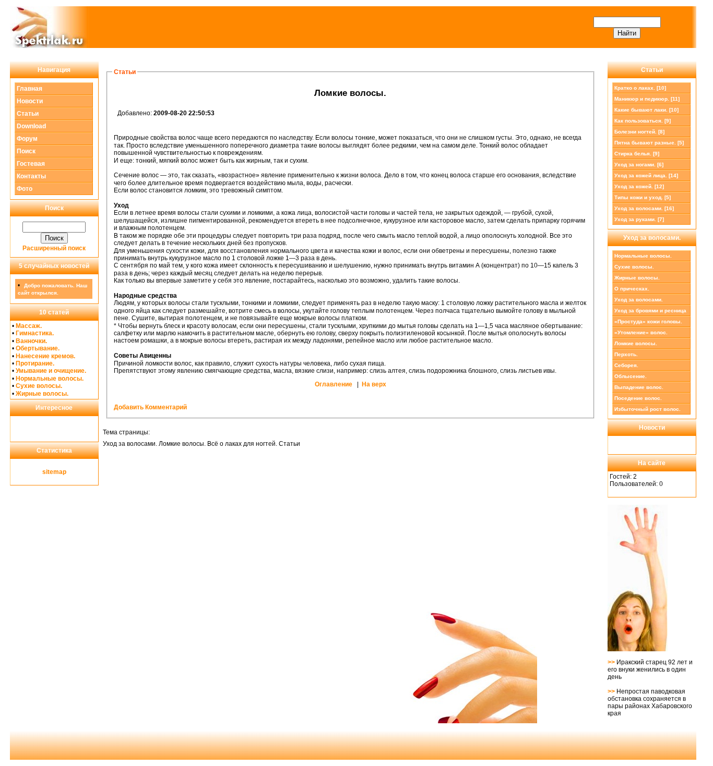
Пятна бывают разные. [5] (649, 142)
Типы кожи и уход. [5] (642, 197)
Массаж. (29, 326)
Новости (30, 101)
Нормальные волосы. (50, 378)
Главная (29, 88)
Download (31, 126)
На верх (374, 384)
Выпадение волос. (638, 387)
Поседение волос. (638, 398)
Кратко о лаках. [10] (640, 88)
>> (612, 662)
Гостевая (31, 163)
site (47, 472)
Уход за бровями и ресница (650, 310)
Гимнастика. (35, 333)
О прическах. (631, 288)
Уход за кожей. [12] (639, 186)
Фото (24, 188)
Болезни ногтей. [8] (639, 132)
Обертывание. (38, 348)
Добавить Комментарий (150, 407)
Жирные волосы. (42, 393)
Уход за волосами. (638, 299)
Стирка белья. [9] (636, 153)
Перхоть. (626, 354)
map (59, 472)
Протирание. (35, 363)
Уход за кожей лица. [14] (646, 175)
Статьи (28, 113)
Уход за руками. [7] (639, 219)
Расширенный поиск (54, 248)
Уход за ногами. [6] (638, 164)
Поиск (26, 151)
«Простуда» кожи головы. (648, 321)
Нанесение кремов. (45, 356)
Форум (27, 138)
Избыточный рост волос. (647, 409)
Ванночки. (31, 341)
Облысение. (630, 376)
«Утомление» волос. (641, 332)
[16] (644, 208)
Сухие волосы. (39, 386)
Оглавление (333, 384)
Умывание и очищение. (51, 370)
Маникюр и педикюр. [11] (647, 99)
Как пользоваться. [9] (642, 121)
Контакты (31, 176)
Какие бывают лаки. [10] (646, 110)
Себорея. (626, 365)
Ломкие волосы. (635, 343)
